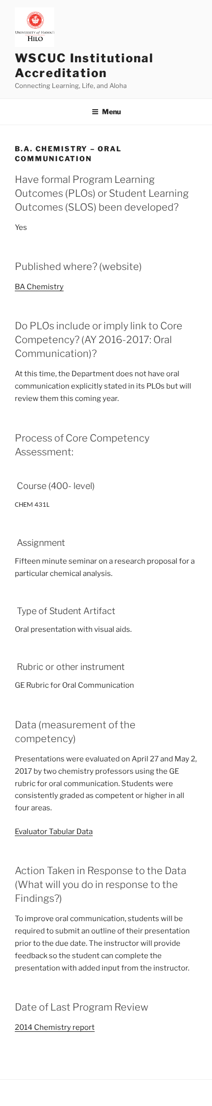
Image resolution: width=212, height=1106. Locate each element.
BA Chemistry (39, 286)
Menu (111, 111)
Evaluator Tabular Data (54, 831)
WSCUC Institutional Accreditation (84, 65)
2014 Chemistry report (55, 1027)
